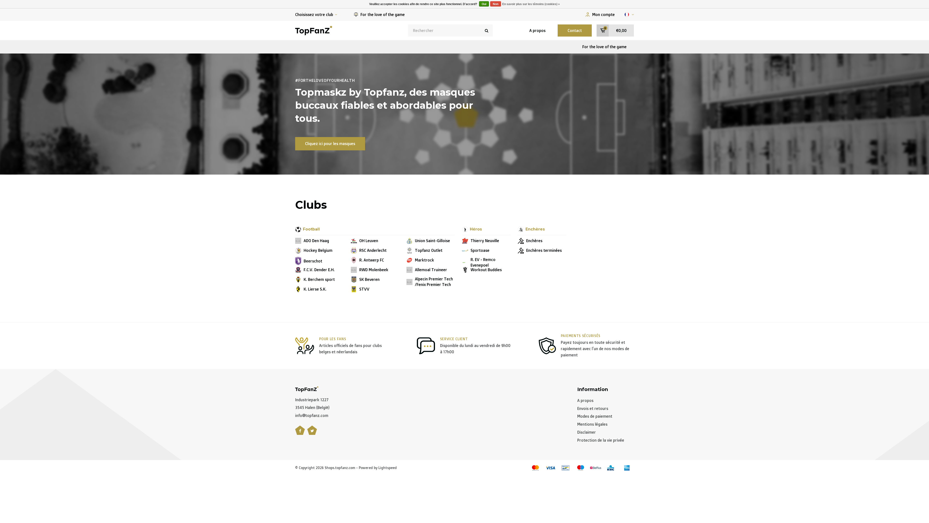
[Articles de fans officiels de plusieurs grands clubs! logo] (313, 30)
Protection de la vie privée (600, 440)
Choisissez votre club (314, 14)
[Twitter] (312, 433)
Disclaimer (586, 432)
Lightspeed (387, 468)
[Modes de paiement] (535, 468)
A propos (537, 30)
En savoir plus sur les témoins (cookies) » (531, 4)
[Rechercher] (487, 30)
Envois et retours (592, 408)
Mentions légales (592, 424)
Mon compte (603, 14)
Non (495, 4)
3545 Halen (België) (312, 407)
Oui (484, 4)
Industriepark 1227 (312, 399)
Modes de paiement (594, 416)
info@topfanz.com (311, 415)
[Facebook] (300, 433)
